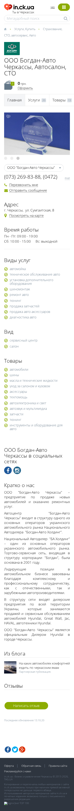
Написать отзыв (26, 705)
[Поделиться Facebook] (8, 749)
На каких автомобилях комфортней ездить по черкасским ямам (44, 665)
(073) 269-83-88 (22, 176)
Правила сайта (58, 766)
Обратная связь (31, 766)
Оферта (9, 766)
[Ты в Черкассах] (19, 6)
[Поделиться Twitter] (15, 749)
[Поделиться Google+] (22, 749)
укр (53, 7)
